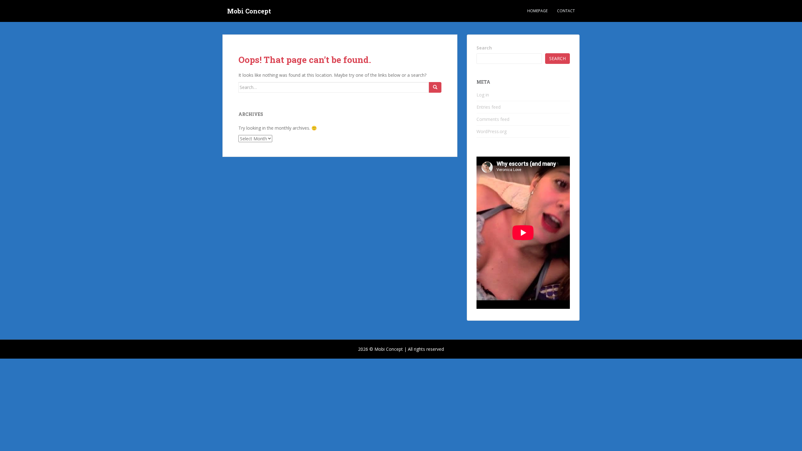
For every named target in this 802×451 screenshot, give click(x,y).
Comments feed (493, 119)
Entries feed (489, 107)
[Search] (435, 87)
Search (484, 48)
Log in (483, 95)
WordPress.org (492, 131)
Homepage (537, 10)
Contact (566, 10)
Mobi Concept (249, 11)
